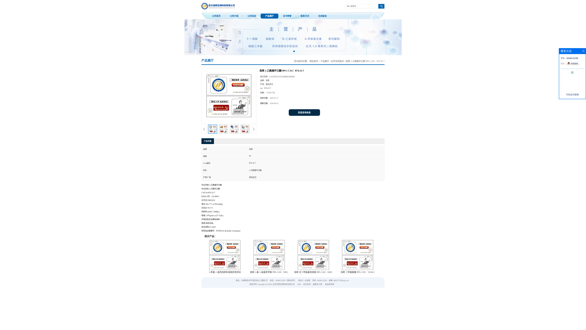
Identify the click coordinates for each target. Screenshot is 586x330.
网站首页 (314, 61)
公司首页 (216, 16)
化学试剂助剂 (337, 61)
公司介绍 (234, 16)
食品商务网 (329, 284)
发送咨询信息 (304, 112)
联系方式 (305, 16)
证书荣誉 (287, 16)
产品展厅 (269, 16)
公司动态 (252, 16)
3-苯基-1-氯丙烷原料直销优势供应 (225, 272)
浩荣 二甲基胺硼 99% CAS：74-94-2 (357, 272)
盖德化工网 (317, 284)
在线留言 (322, 16)
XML (299, 284)
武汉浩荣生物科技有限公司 (284, 284)
